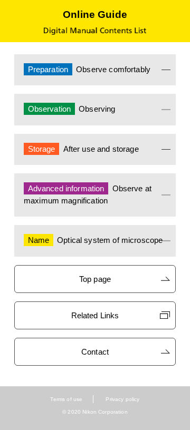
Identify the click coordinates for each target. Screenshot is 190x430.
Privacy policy (122, 399)
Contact (95, 351)
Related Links (95, 315)
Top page (95, 279)
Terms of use (66, 399)
